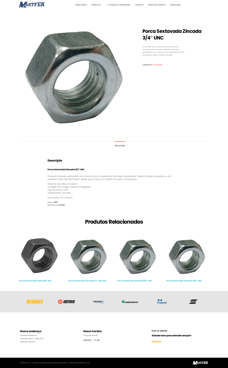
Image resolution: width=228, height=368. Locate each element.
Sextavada (157, 65)
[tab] (120, 144)
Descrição (120, 145)
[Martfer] (44, 4)
